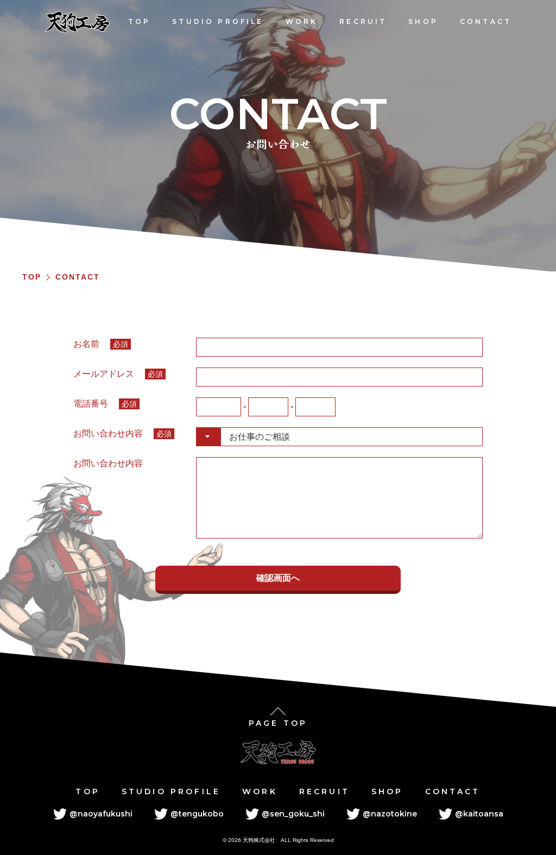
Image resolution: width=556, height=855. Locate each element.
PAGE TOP (278, 723)
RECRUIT (363, 21)
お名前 (100, 344)
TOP (139, 21)
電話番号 (105, 403)
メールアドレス (118, 373)
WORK (302, 21)
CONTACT (485, 21)
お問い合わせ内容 (122, 433)
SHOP (423, 21)
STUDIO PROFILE (217, 21)
